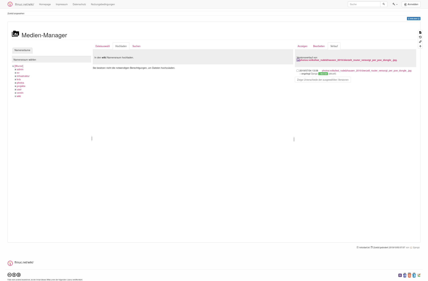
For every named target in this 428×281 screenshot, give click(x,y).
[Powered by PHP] (404, 274)
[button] (395, 4)
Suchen (136, 46)
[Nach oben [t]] (420, 46)
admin (20, 69)
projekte (21, 86)
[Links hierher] (420, 41)
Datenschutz (79, 4)
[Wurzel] (19, 66)
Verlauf (334, 46)
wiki (19, 96)
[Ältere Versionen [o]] (420, 37)
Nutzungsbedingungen (103, 4)
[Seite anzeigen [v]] (420, 32)
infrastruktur (23, 76)
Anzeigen (302, 46)
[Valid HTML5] (409, 274)
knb (19, 79)
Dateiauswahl (102, 46)
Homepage (45, 4)
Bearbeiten (319, 46)
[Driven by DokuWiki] (418, 274)
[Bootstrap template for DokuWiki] (400, 274)
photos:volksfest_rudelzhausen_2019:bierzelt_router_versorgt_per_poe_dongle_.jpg (348, 60)
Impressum (62, 4)
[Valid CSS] (414, 274)
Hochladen (121, 46)
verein (20, 92)
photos (20, 82)
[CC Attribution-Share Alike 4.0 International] (14, 274)
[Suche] (383, 4)
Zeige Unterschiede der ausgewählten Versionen (323, 79)
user (19, 89)
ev (18, 72)
